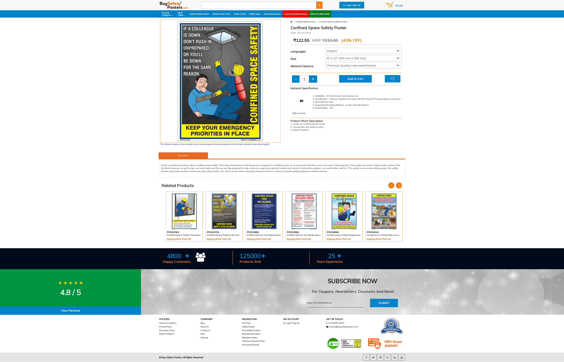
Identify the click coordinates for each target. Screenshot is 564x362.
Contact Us (205, 330)
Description (183, 155)
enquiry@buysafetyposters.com (343, 326)
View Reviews (70, 310)
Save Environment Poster (253, 341)
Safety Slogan (248, 326)
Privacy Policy (165, 326)
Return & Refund (166, 334)
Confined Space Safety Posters (333, 22)
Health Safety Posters (199, 14)
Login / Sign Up (352, 5)
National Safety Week (320, 14)
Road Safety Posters (251, 330)
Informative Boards (272, 14)
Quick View (175, 222)
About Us (205, 326)
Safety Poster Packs (221, 14)
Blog (203, 323)
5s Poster (246, 323)
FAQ (202, 334)
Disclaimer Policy (167, 330)
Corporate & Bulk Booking (295, 14)
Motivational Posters (251, 334)
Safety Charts (240, 14)
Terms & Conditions (168, 323)
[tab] (70, 310)
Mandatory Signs (249, 337)
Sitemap (204, 337)
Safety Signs (255, 14)
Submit (384, 303)
